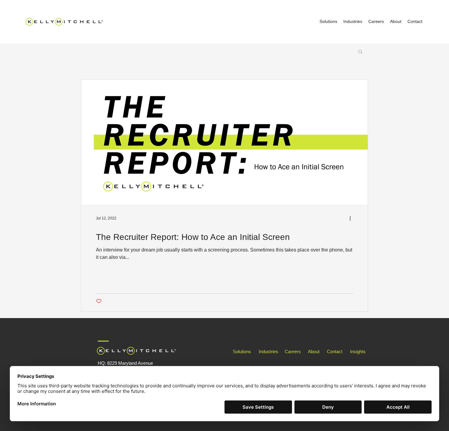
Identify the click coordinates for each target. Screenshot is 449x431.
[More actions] (352, 218)
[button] (360, 52)
